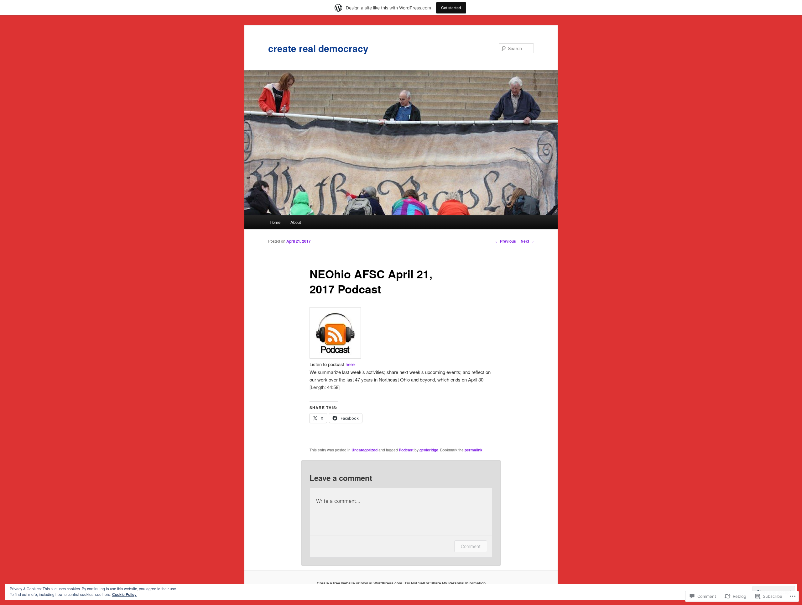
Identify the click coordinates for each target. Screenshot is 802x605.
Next (527, 241)
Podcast (406, 450)
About (295, 222)
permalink (473, 450)
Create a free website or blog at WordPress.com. (360, 583)
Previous (505, 241)
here (350, 364)
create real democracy (318, 48)
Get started (451, 7)
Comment (471, 546)
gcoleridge (428, 450)
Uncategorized (365, 450)
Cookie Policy (124, 594)
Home (275, 222)
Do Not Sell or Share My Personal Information (445, 583)
